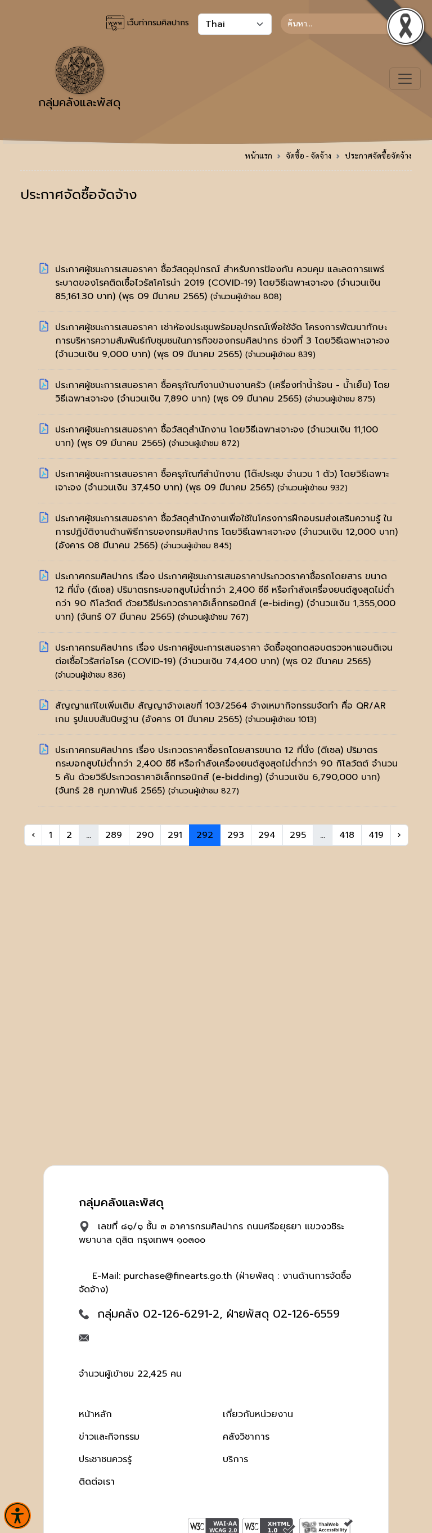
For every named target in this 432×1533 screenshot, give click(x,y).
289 (113, 835)
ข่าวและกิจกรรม (109, 1437)
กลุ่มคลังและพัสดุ (79, 102)
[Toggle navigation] (405, 78)
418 (346, 835)
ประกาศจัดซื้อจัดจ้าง (378, 155)
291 (175, 835)
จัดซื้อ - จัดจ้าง (308, 155)
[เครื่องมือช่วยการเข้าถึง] (17, 1515)
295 (298, 835)
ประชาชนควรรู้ (105, 1459)
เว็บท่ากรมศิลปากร (156, 23)
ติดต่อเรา (97, 1482)
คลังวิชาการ (246, 1437)
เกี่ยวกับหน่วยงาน (258, 1414)
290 (145, 835)
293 (235, 835)
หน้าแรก (258, 155)
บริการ (235, 1459)
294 (267, 835)
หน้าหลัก (95, 1414)
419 (376, 835)
